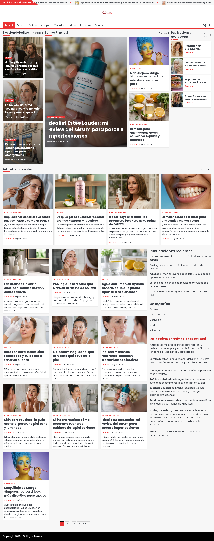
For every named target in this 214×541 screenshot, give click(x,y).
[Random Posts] (204, 25)
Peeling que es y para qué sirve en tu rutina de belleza (74, 286)
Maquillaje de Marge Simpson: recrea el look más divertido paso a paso (146, 78)
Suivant (83, 523)
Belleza (21, 25)
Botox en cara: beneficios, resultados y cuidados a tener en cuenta (177, 2)
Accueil (9, 25)
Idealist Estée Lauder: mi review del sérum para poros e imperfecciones (85, 129)
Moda (73, 25)
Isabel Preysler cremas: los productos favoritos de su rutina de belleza (132, 220)
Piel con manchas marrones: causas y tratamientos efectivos (120, 356)
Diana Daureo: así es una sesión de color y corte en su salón (196, 100)
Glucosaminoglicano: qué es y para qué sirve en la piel (73, 356)
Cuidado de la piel (39, 25)
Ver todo (163, 33)
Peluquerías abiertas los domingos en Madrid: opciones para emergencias (22, 149)
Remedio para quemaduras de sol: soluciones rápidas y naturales (145, 134)
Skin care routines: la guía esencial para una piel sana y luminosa (26, 424)
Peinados (85, 25)
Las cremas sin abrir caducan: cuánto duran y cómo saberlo (24, 288)
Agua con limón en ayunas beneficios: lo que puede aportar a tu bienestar (94, 2)
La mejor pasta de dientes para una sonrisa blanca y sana (184, 219)
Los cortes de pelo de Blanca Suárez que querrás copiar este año (197, 67)
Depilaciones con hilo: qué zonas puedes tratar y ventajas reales (27, 219)
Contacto (100, 25)
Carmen (51, 142)
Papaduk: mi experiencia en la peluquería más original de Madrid (196, 84)
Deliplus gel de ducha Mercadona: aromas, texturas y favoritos (80, 219)
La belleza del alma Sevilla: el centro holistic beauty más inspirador (22, 108)
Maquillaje (60, 25)
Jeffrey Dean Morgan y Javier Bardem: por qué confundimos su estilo (21, 66)
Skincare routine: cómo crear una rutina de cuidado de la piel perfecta (74, 424)
